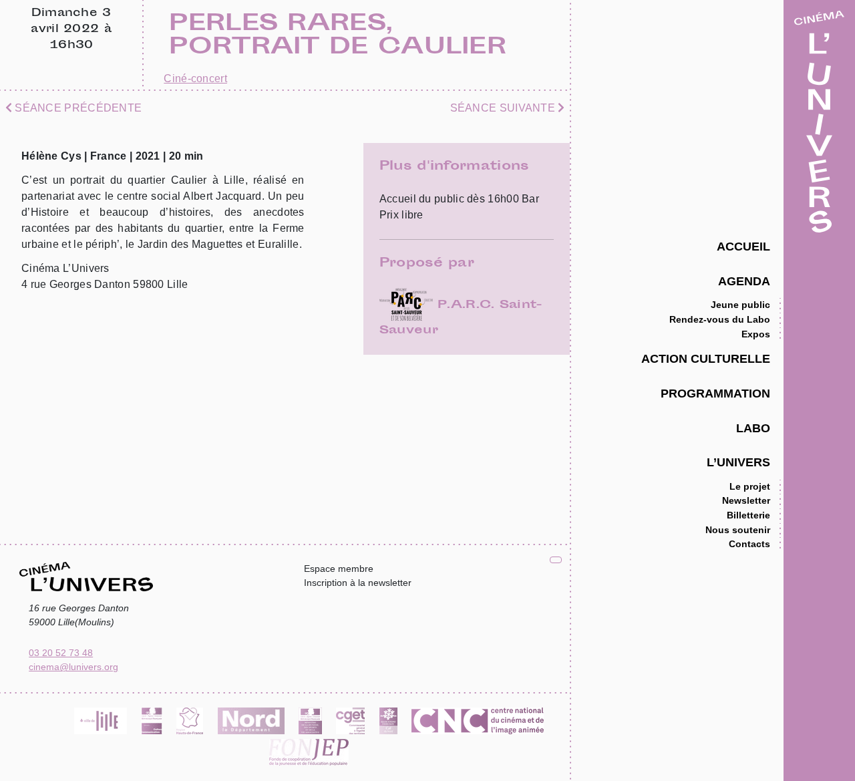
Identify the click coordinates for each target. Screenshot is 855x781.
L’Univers (738, 462)
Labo (753, 428)
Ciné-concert (195, 78)
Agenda (744, 281)
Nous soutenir (737, 529)
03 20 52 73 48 (61, 652)
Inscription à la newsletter (357, 582)
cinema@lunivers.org (73, 666)
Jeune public (740, 304)
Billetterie (748, 515)
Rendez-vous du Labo (719, 319)
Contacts (749, 543)
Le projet (749, 486)
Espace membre (338, 568)
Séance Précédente (77, 108)
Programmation (715, 393)
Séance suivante (504, 108)
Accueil (743, 246)
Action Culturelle (705, 358)
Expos (755, 334)
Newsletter (746, 500)
